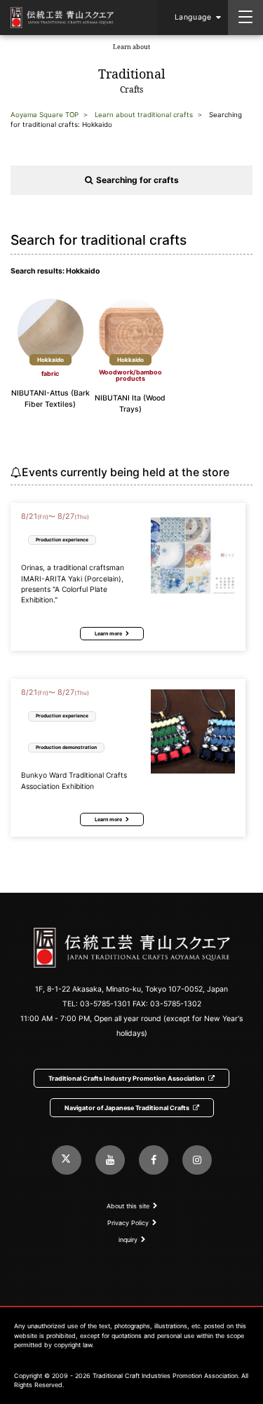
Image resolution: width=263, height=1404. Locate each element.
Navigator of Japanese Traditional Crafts (127, 1108)
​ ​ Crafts (132, 68)
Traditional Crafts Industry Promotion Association (126, 1078)
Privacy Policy (128, 1223)
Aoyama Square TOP (45, 115)
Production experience (62, 539)
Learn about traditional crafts (144, 115)
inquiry (128, 1239)
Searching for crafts (137, 180)
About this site (128, 1206)
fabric (50, 373)
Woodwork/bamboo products (130, 375)
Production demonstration (66, 747)
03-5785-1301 (105, 1003)
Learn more (108, 633)
